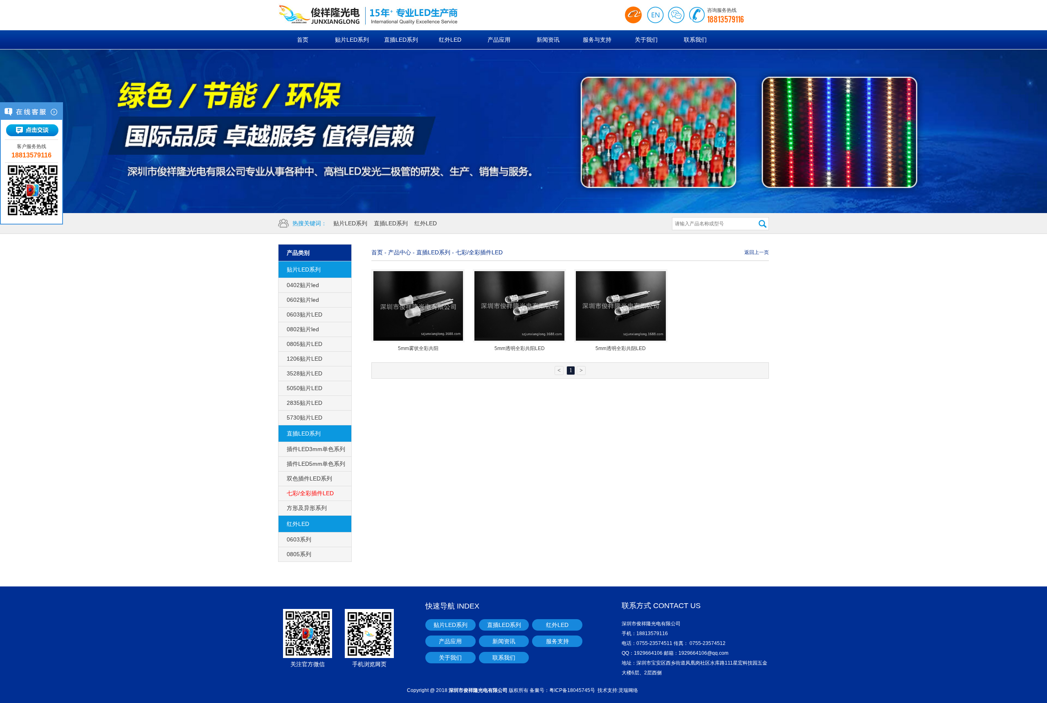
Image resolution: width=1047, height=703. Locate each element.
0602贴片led (303, 300)
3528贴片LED (304, 373)
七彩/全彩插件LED (310, 493)
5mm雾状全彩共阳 (418, 348)
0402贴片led (303, 285)
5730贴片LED (304, 417)
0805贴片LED (304, 344)
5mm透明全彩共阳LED (519, 348)
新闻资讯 (503, 641)
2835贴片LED (304, 403)
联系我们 (503, 658)
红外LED (425, 223)
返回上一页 (756, 252)
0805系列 (299, 554)
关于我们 (450, 658)
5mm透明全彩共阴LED (620, 348)
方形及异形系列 (307, 508)
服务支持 (557, 641)
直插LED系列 (391, 223)
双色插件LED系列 (309, 478)
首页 (377, 252)
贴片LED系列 (350, 223)
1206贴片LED (304, 359)
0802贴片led (303, 329)
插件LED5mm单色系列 (316, 464)
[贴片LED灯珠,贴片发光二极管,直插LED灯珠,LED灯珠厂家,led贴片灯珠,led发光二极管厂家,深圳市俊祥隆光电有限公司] (388, 15)
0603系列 (299, 539)
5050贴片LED (304, 388)
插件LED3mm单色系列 (316, 449)
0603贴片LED (304, 314)
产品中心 (399, 252)
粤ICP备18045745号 (572, 690)
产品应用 (450, 641)
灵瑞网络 (628, 690)
